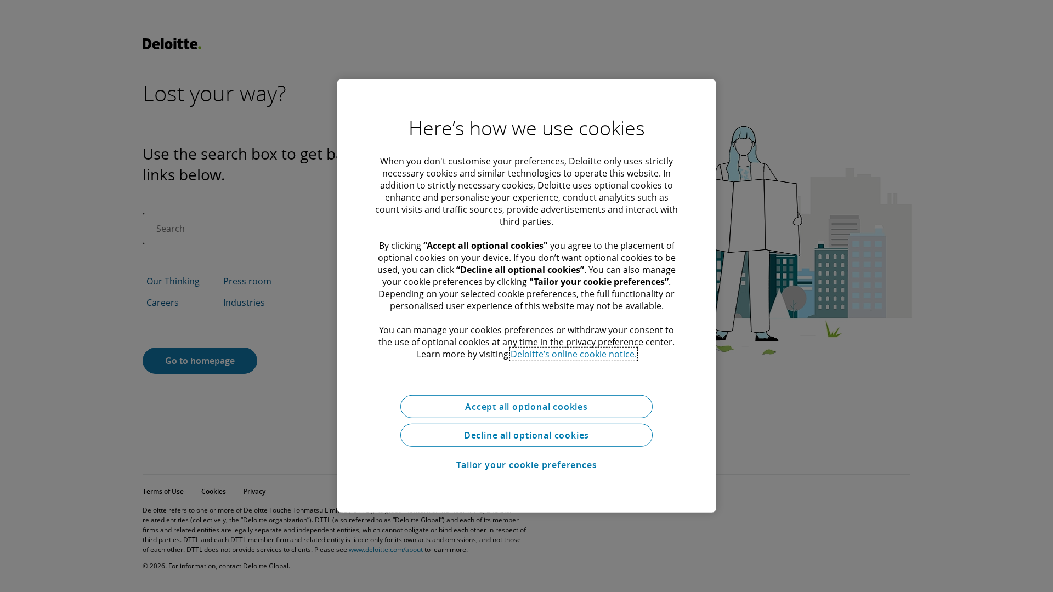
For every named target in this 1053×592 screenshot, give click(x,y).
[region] (526, 296)
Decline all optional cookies (526, 435)
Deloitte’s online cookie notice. (574, 354)
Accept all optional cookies (526, 407)
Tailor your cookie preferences (526, 465)
